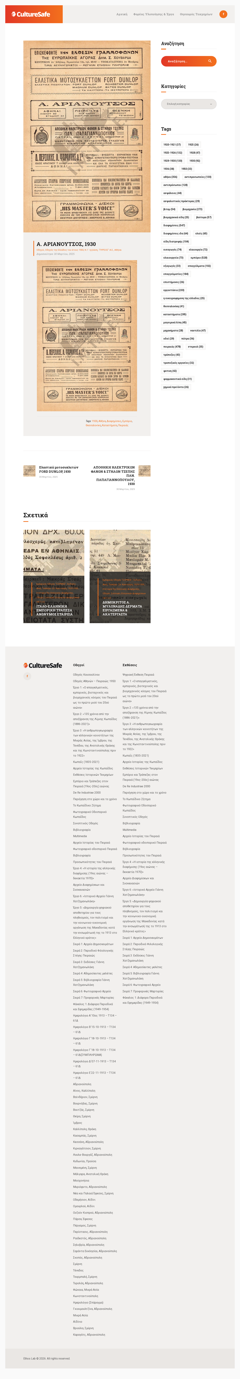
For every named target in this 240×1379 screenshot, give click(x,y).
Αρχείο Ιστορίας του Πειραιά (91, 842)
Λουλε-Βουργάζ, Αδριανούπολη (92, 1154)
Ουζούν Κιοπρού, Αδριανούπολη (93, 1212)
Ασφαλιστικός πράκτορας (181, 201)
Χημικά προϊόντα (176, 387)
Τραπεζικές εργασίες (178, 362)
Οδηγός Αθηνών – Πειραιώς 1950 (94, 681)
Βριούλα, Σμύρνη (83, 1328)
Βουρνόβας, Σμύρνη (85, 1103)
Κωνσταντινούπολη (85, 1296)
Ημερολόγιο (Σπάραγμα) (88, 1302)
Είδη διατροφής (176, 241)
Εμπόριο (127, 421)
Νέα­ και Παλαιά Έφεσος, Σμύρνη (93, 1193)
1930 (95, 421)
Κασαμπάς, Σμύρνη (84, 1135)
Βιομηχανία (192, 209)
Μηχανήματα (173, 330)
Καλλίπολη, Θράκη (84, 1129)
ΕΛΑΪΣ (201, 233)
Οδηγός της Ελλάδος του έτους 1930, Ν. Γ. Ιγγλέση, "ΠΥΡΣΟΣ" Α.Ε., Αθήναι (83, 250)
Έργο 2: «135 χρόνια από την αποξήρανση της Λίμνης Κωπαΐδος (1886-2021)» (95, 719)
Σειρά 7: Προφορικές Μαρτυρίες (93, 997)
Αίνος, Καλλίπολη (84, 1090)
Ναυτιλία (198, 330)
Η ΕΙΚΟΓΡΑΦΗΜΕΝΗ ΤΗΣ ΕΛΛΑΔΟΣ (184, 298)
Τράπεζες (171, 354)
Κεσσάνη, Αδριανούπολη (88, 1142)
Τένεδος (78, 1270)
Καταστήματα (109, 425)
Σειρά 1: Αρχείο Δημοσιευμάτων (93, 944)
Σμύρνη (77, 1264)
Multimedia (80, 836)
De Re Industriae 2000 (87, 792)
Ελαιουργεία (173, 257)
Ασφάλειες (172, 193)
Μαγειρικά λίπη (175, 322)
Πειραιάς (123, 425)
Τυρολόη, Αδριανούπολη (88, 1283)
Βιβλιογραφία (81, 830)
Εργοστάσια (173, 290)
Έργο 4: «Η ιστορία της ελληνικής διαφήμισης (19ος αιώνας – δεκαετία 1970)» (94, 873)
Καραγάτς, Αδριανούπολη (89, 1334)
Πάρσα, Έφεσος (83, 1219)
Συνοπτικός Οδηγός (85, 823)
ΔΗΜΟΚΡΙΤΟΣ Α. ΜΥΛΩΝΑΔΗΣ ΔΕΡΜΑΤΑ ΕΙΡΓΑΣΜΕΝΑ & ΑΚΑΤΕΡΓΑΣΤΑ (122, 608)
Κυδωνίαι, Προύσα (84, 1161)
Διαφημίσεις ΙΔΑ (175, 233)
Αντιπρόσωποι (175, 185)
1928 (194, 152)
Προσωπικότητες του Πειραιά (92, 862)
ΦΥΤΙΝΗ (170, 371)
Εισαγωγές (172, 249)
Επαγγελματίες (176, 274)
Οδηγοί (40, 250)
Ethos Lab (29, 1358)
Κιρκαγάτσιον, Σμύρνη (87, 1148)
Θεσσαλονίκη (93, 425)
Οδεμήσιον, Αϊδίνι (84, 1199)
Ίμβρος (77, 1122)
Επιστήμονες (173, 282)
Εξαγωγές (172, 266)
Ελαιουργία (198, 249)
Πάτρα (187, 338)
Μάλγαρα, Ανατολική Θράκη (90, 1174)
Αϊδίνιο (77, 1321)
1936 (168, 168)
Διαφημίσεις (114, 421)
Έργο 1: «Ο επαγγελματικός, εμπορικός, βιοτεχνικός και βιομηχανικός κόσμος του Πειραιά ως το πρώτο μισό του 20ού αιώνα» (95, 697)
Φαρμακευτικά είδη (177, 379)
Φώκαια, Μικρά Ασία (86, 1289)
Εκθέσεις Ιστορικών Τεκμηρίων (93, 774)
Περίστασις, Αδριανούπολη (90, 1231)
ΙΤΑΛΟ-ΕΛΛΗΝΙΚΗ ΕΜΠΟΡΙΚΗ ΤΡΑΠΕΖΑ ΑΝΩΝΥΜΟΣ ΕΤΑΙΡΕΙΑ (54, 610)
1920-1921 (172, 144)
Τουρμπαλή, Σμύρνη (85, 1276)
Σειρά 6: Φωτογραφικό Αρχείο (92, 991)
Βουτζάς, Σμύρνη (83, 1109)
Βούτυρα (204, 217)
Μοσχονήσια (81, 1180)
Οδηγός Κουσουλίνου (86, 674)
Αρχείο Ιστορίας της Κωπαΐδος (93, 768)
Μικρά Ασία (80, 1315)
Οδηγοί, (40, 597)
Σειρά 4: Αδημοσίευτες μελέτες (93, 973)
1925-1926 (172, 152)
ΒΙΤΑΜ (169, 209)
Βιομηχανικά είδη (176, 217)
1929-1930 (172, 160)
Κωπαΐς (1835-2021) (86, 762)
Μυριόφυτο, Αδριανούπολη (90, 1187)
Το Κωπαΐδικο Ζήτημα (87, 805)
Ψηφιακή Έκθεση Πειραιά (138, 674)
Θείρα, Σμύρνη (82, 1116)
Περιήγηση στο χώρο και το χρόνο (95, 799)
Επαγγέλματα (199, 266)
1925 (193, 144)
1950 (186, 168)
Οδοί (168, 338)
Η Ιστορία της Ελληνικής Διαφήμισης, (55, 593)
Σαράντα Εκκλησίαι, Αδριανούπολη (95, 1251)
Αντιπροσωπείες (197, 177)
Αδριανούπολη (82, 1084)
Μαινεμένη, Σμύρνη (85, 1167)
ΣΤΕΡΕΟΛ (195, 346)
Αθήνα (102, 421)
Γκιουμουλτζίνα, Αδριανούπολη (92, 1309)
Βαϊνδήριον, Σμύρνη (85, 1097)
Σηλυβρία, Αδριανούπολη (88, 1244)
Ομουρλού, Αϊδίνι (84, 1206)
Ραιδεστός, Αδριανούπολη (89, 1238)
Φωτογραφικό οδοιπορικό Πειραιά (95, 849)
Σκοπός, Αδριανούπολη (87, 1257)
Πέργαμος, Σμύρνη (84, 1225)
